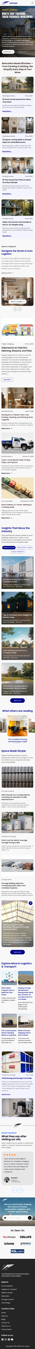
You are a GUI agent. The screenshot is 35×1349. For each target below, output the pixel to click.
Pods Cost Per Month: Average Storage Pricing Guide (14, 841)
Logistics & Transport (9, 1289)
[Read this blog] (17, 85)
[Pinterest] (9, 1339)
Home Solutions (7, 1286)
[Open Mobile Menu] (32, 3)
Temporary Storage (8, 836)
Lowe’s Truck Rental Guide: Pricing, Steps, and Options (15, 461)
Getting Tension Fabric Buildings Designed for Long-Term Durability (16, 927)
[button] (15, 309)
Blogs (3, 1319)
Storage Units (6, 880)
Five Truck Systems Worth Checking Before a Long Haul (8, 1033)
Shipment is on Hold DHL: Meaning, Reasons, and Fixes (16, 349)
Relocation (5, 1296)
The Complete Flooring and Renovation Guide (17, 740)
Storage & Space (7, 791)
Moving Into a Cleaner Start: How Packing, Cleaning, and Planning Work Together (17, 417)
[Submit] (30, 1218)
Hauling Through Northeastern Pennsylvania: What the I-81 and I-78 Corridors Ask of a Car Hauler (25, 993)
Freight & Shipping (9, 10)
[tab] (9, 547)
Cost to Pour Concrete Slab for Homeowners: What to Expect (15, 687)
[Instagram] (6, 1339)
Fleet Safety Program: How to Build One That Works (7, 991)
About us (4, 1316)
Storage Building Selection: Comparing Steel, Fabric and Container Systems (13, 885)
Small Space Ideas (8, 96)
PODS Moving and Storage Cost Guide (17, 1078)
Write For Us (5, 1326)
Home (3, 1313)
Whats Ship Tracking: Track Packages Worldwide (17, 15)
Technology (5, 1303)
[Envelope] (12, 1339)
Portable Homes (7, 176)
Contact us (5, 1323)
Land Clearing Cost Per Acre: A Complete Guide (15, 651)
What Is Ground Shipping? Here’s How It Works (24, 1033)
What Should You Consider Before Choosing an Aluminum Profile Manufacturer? (15, 797)
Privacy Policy (6, 1329)
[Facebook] (2, 1339)
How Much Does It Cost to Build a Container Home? (16, 580)
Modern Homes (7, 1293)
